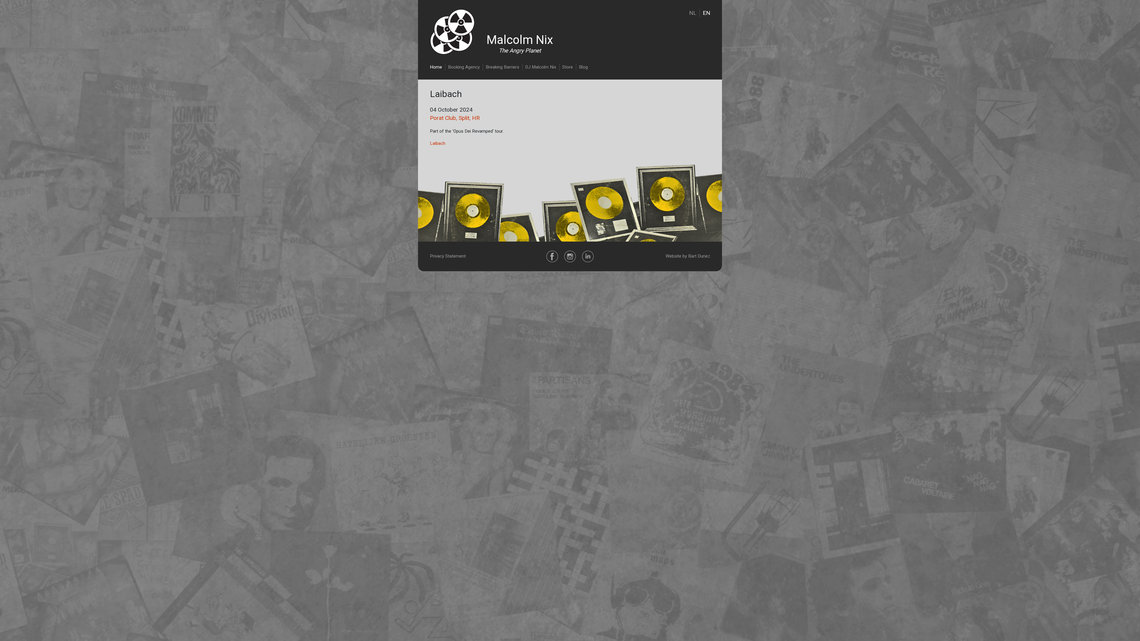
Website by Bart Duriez (688, 256)
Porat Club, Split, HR (455, 118)
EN (706, 12)
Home (436, 67)
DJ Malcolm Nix (540, 67)
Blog (583, 67)
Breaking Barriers (502, 67)
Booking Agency (464, 67)
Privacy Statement (448, 256)
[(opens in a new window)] (552, 256)
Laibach (437, 143)
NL (692, 12)
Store (567, 67)
